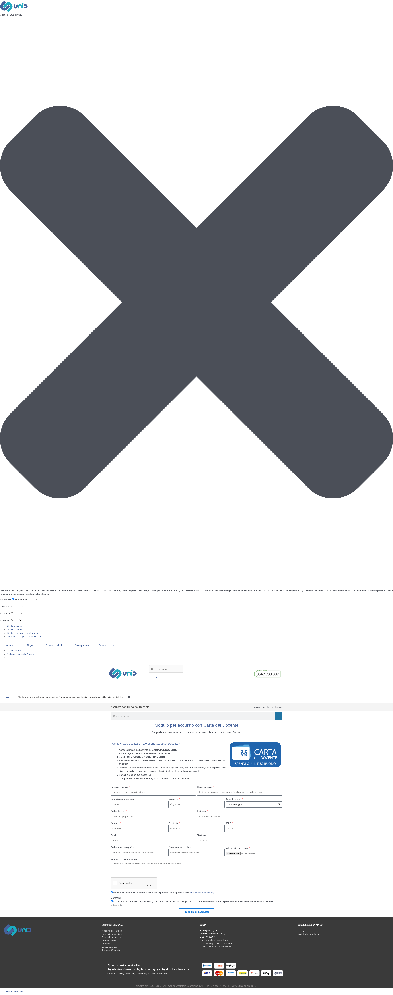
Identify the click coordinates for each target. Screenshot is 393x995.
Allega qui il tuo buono (237, 848)
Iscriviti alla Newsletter (308, 934)
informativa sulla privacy (202, 892)
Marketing (116, 898)
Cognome (173, 799)
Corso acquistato (119, 787)
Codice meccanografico (122, 847)
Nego (30, 645)
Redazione (225, 946)
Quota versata (204, 787)
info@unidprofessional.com (214, 940)
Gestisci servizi (14, 629)
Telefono (201, 835)
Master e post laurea (112, 931)
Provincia (173, 823)
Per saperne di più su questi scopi (24, 636)
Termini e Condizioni (111, 950)
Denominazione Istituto (179, 847)
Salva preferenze (83, 645)
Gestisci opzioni (15, 626)
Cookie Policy (14, 650)
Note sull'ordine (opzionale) (124, 859)
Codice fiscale (118, 811)
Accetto (10, 645)
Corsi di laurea (109, 940)
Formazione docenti (111, 937)
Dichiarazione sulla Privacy (20, 654)
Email (114, 835)
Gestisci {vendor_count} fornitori (23, 633)
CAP (229, 823)
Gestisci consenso (15, 991)
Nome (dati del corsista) (123, 799)
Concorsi (106, 943)
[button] (196, 303)
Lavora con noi (208, 946)
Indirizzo (201, 811)
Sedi (217, 943)
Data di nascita (234, 799)
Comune (115, 823)
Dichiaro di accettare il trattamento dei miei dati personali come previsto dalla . (164, 892)
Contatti (228, 943)
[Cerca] (278, 716)
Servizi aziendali (109, 947)
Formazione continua (112, 934)
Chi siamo (206, 943)
